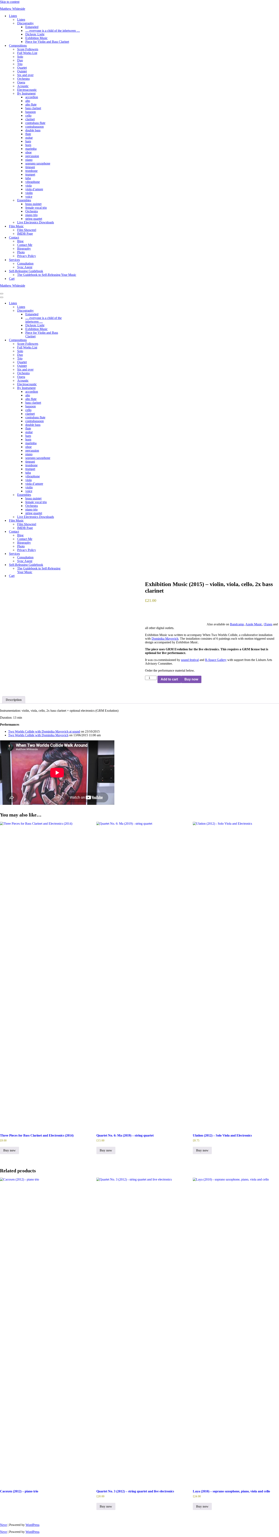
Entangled (31, 27)
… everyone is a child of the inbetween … (52, 30)
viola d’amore (34, 189)
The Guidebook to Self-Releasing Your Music (46, 274)
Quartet (22, 67)
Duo (20, 60)
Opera (21, 82)
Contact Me (24, 245)
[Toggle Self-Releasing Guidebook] (71, 565)
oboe (28, 152)
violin (29, 193)
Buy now (191, 679)
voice (28, 196)
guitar (29, 137)
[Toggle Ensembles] (71, 495)
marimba (31, 148)
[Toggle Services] (71, 554)
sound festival (190, 660)
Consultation (25, 263)
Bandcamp (237, 624)
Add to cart (169, 679)
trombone (31, 171)
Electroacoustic (27, 89)
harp (28, 141)
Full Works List (27, 53)
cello (28, 115)
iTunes (268, 624)
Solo (20, 56)
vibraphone (32, 182)
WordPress (32, 1525)
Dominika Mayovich (165, 638)
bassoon (30, 112)
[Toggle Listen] (71, 303)
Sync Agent (24, 267)
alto (27, 101)
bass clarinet (33, 108)
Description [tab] (14, 699)
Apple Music (253, 624)
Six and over (25, 75)
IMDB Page (25, 233)
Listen (21, 19)
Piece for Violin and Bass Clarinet (47, 41)
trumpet (30, 174)
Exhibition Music (36, 38)
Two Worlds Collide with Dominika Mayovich (38, 735)
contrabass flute (35, 123)
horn (28, 145)
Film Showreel (26, 230)
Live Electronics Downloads (35, 222)
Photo (21, 252)
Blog (20, 241)
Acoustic (23, 86)
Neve (3, 1525)
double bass (32, 130)
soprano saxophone (37, 163)
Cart (12, 278)
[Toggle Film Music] (71, 520)
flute (28, 134)
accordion (31, 97)
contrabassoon (34, 126)
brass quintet (33, 204)
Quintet (22, 71)
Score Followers (27, 49)
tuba (28, 178)
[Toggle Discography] (71, 310)
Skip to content (9, 1)
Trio (19, 64)
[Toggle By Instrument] (71, 388)
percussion (32, 156)
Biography (24, 248)
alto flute (31, 104)
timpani (30, 167)
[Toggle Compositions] (71, 340)
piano (28, 159)
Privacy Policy (26, 256)
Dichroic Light (34, 34)
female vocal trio (36, 207)
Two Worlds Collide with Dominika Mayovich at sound (44, 731)
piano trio (31, 215)
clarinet (30, 119)
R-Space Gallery (216, 660)
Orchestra (23, 78)
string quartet (33, 218)
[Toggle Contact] (71, 531)
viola (28, 185)
